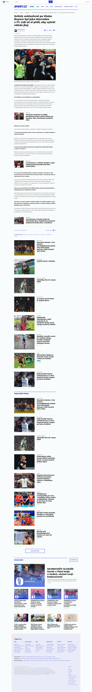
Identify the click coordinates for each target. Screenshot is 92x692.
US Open (39, 315)
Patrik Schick (26, 234)
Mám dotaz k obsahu (72, 680)
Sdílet (51, 30)
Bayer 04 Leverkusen (34, 234)
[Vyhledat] (51, 2)
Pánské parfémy (67, 660)
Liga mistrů (39, 240)
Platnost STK (70, 651)
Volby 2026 (16, 644)
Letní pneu (46, 660)
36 (55, 30)
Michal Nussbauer (21, 29)
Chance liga (38, 644)
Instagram (70, 671)
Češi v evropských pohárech (50, 656)
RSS (69, 668)
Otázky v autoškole (71, 650)
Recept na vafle (49, 650)
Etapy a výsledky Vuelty (29, 645)
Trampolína (32, 658)
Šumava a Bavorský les (61, 647)
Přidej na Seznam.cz (72, 675)
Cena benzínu (41, 656)
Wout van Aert (27, 650)
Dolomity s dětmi (60, 651)
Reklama (70, 674)
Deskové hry (51, 660)
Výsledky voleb (17, 647)
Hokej (42, 6)
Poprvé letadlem (60, 645)
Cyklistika (39, 334)
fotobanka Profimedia (45, 668)
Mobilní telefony (27, 660)
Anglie (38, 473)
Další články (73, 559)
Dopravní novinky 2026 (72, 647)
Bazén (21, 658)
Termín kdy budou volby (18, 648)
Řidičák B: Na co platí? (72, 648)
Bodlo (38, 353)
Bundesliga (48, 234)
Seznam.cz (88, 1)
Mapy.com (24, 656)
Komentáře (18, 560)
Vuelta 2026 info (28, 644)
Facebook (70, 669)
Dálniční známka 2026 (72, 645)
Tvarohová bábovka (50, 648)
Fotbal (37, 6)
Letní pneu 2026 (71, 644)
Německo (28, 161)
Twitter (69, 672)
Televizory (56, 660)
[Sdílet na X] (55, 230)
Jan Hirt (26, 647)
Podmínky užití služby (72, 677)
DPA (36, 668)
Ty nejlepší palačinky (50, 644)
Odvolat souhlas (71, 683)
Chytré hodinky (61, 660)
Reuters (38, 668)
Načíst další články (35, 550)
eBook (47, 30)
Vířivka (58, 658)
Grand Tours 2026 (28, 651)
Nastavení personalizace (72, 684)
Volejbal (38, 492)
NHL (36, 651)
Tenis (47, 6)
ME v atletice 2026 (39, 648)
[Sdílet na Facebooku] (53, 230)
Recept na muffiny (49, 645)
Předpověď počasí (29, 656)
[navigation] (2, 2)
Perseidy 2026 (36, 656)
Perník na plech (49, 651)
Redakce (70, 666)
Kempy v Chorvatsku (61, 644)
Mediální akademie (71, 681)
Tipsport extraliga (39, 647)
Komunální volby (17, 651)
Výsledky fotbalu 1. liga (40, 645)
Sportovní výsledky (41, 278)
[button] (35, 64)
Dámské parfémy (40, 660)
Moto (51, 6)
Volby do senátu (17, 650)
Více (76, 6)
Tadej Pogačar (27, 648)
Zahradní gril (54, 658)
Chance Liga (39, 259)
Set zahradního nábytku (47, 658)
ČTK (34, 668)
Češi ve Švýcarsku (60, 648)
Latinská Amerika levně (61, 650)
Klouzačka (41, 658)
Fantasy (32, 6)
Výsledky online (58, 6)
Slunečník (36, 658)
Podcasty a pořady (68, 6)
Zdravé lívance (49, 647)
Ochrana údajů (71, 678)
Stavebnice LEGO (33, 660)
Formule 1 (37, 650)
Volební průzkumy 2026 (18, 645)
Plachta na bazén (26, 658)
